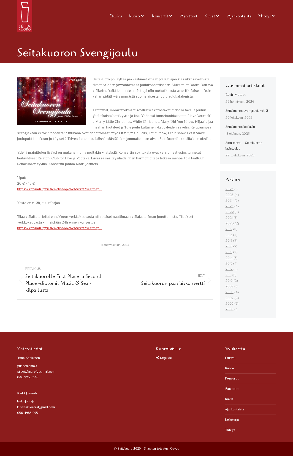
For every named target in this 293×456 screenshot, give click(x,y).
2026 (229, 189)
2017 (228, 240)
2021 (229, 218)
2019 (228, 229)
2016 (228, 246)
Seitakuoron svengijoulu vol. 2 (246, 111)
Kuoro (229, 368)
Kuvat (229, 399)
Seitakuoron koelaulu (240, 127)
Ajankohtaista (234, 409)
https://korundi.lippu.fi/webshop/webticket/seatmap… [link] (59, 189)
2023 (229, 206)
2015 (228, 252)
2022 (229, 212)
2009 (229, 286)
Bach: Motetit (235, 95)
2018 (228, 235)
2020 (229, 223)
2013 (228, 263)
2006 (229, 303)
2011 (228, 275)
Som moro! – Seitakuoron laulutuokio (243, 145)
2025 (229, 195)
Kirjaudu (165, 358)
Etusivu (230, 358)
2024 (229, 200)
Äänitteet (232, 389)
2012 (229, 269)
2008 (229, 292)
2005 (229, 309)
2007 (229, 298)
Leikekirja (232, 420)
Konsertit (232, 378)
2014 (229, 258)
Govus (174, 448)
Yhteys (230, 430)
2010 (229, 281)
